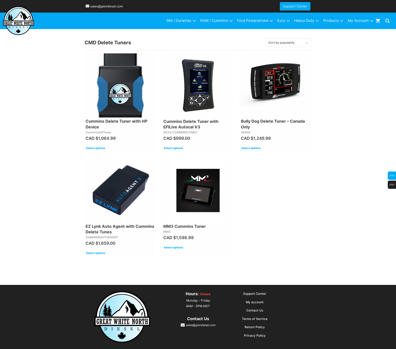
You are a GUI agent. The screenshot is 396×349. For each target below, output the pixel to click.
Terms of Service (255, 319)
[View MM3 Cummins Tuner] (198, 190)
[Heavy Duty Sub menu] (317, 21)
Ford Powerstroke (252, 20)
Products (331, 20)
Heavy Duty (304, 20)
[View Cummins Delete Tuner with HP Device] (120, 85)
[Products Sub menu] (342, 21)
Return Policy (255, 327)
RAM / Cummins (214, 20)
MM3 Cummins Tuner (184, 226)
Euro (281, 20)
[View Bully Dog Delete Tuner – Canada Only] (275, 85)
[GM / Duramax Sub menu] (194, 21)
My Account (358, 20)
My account (255, 302)
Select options (95, 148)
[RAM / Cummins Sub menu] (231, 21)
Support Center (295, 6)
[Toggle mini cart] (378, 21)
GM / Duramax (178, 20)
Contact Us (254, 310)
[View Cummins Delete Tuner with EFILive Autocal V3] (198, 85)
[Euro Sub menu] (288, 21)
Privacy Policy (255, 335)
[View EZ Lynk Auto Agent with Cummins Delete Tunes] (120, 190)
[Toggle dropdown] (387, 21)
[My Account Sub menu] (372, 21)
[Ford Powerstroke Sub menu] (271, 21)
